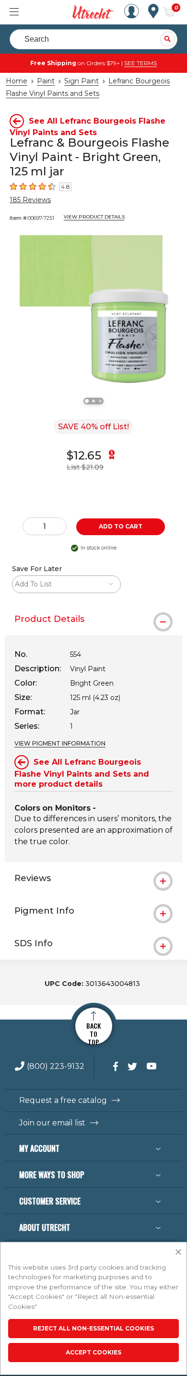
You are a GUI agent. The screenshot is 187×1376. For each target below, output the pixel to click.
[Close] (178, 1252)
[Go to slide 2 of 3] (93, 401)
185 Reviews (30, 199)
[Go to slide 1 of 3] (86, 401)
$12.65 (84, 455)
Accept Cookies (93, 1352)
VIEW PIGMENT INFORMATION (59, 743)
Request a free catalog (63, 1100)
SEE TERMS (140, 63)
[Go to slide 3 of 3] (100, 401)
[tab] (93, 619)
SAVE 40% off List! (93, 426)
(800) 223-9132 (55, 1067)
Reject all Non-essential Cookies (93, 1328)
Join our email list (52, 1123)
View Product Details (94, 217)
